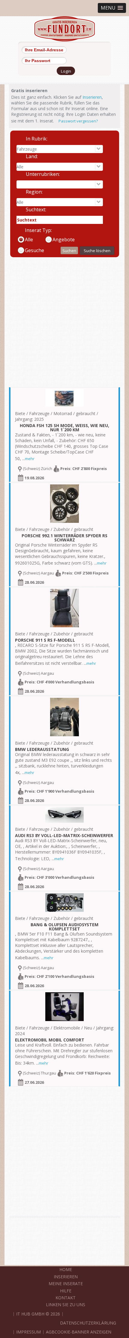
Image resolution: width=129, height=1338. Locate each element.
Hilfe (65, 1291)
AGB (50, 1332)
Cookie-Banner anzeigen (83, 1332)
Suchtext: (36, 209)
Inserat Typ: (38, 230)
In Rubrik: (36, 138)
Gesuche (34, 250)
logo (64, 28)
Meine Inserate (66, 1283)
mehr (29, 458)
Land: (32, 156)
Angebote (63, 239)
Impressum (28, 1332)
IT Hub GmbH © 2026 (38, 1314)
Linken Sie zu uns (65, 1304)
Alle (29, 239)
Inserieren (92, 97)
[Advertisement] (64, 322)
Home (65, 1269)
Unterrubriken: (43, 174)
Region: (34, 191)
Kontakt (66, 1297)
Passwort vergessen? (78, 121)
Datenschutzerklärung (88, 1323)
